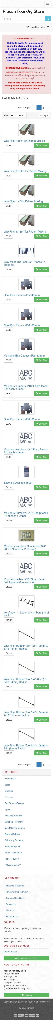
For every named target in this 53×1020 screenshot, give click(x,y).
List (14, 115)
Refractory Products (14, 840)
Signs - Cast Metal (13, 852)
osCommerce (28, 1007)
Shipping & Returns (15, 885)
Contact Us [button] (27, 995)
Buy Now (42, 145)
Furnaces (9, 797)
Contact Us (11, 904)
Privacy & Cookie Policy (17, 891)
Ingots (7, 809)
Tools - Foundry (12, 858)
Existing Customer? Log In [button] (27, 958)
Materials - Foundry (14, 821)
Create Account (11, 951)
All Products (10, 778)
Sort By (43, 115)
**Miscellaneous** (13, 864)
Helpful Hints (12, 916)
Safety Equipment (13, 846)
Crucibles (9, 790)
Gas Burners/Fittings (14, 803)
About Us (10, 910)
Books (7, 784)
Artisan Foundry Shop (30, 1001)
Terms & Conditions (15, 897)
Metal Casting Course (15, 827)
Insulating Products (13, 815)
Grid (23, 115)
